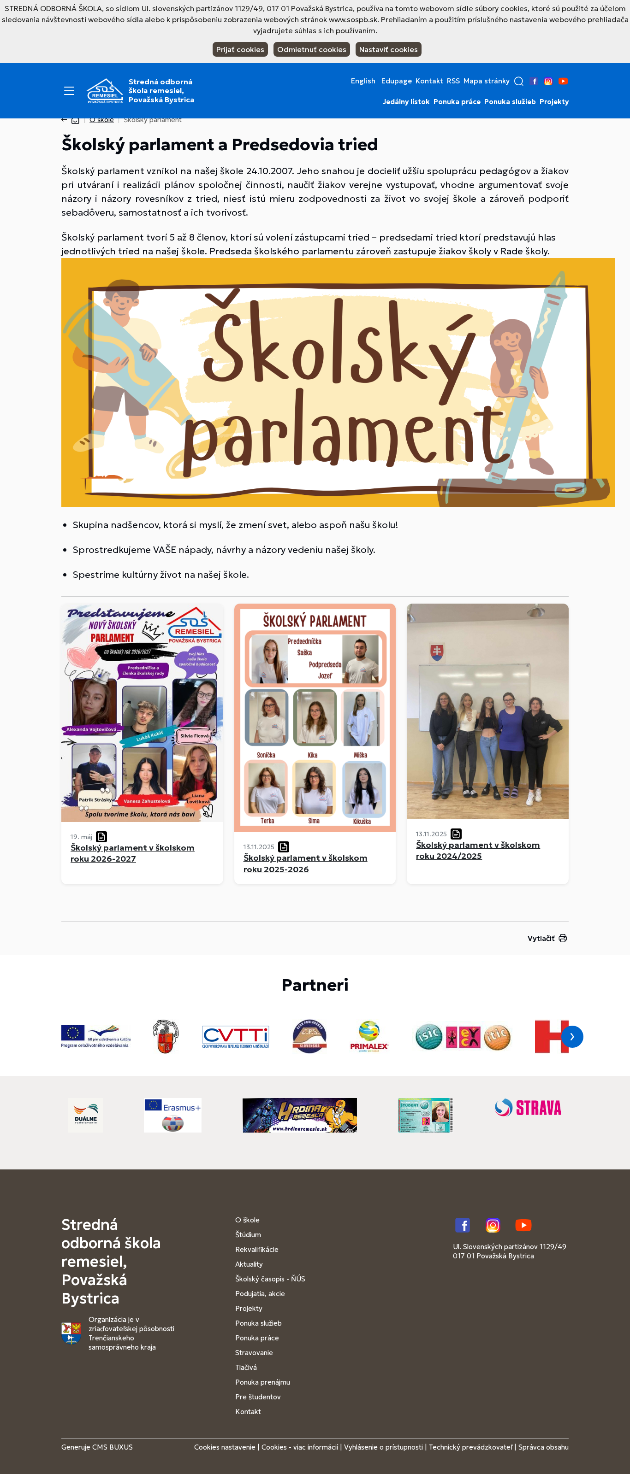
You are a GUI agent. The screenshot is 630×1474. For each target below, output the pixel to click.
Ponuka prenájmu (262, 1382)
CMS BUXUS (112, 1447)
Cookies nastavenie (225, 1447)
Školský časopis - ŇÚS (270, 1278)
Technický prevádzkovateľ (470, 1447)
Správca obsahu (543, 1447)
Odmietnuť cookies (311, 49)
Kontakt (429, 81)
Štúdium (248, 1234)
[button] (518, 81)
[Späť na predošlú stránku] (66, 119)
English (363, 81)
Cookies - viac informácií (300, 1447)
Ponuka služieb (510, 102)
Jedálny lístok (406, 102)
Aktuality (249, 1264)
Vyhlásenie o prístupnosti (383, 1447)
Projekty (554, 102)
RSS (453, 81)
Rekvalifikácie (257, 1249)
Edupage (396, 81)
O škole (101, 119)
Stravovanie (254, 1352)
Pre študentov (258, 1396)
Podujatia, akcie (260, 1293)
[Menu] (69, 90)
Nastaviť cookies (388, 49)
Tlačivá (246, 1367)
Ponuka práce (457, 102)
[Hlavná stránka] (75, 119)
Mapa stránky (487, 81)
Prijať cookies (240, 49)
